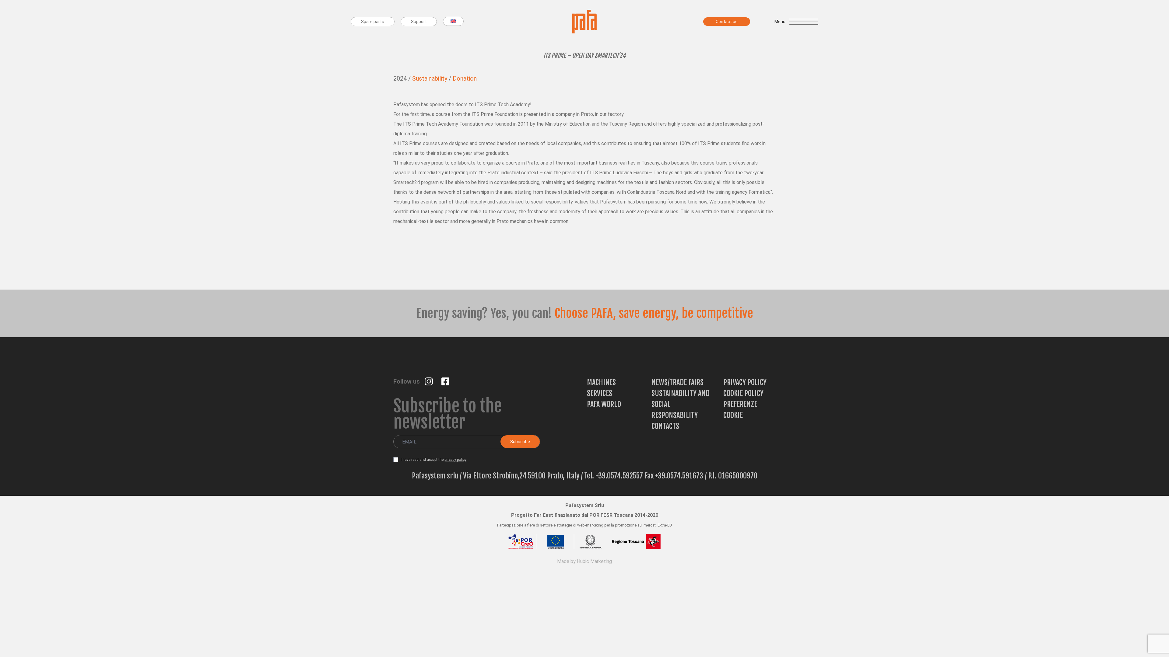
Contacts (665, 426)
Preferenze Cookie (740, 410)
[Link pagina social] (429, 381)
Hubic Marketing (594, 561)
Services (599, 393)
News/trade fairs (677, 382)
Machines (601, 382)
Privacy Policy (745, 382)
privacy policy (455, 459)
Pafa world (604, 404)
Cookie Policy (743, 393)
